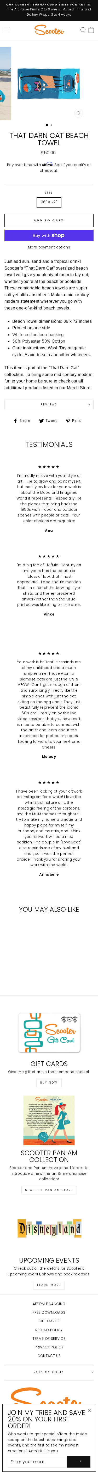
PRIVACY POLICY (49, 1347)
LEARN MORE (49, 1285)
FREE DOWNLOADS (49, 1312)
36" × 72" (49, 202)
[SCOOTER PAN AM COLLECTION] (49, 1121)
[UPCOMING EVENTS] (49, 1228)
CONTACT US (49, 1355)
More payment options (49, 247)
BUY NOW (49, 1083)
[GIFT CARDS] (49, 1031)
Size (49, 193)
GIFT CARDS (49, 1321)
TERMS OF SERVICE (49, 1338)
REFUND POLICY (48, 1330)
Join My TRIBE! (49, 1372)
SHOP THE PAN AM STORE (49, 1190)
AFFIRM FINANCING (49, 1303)
